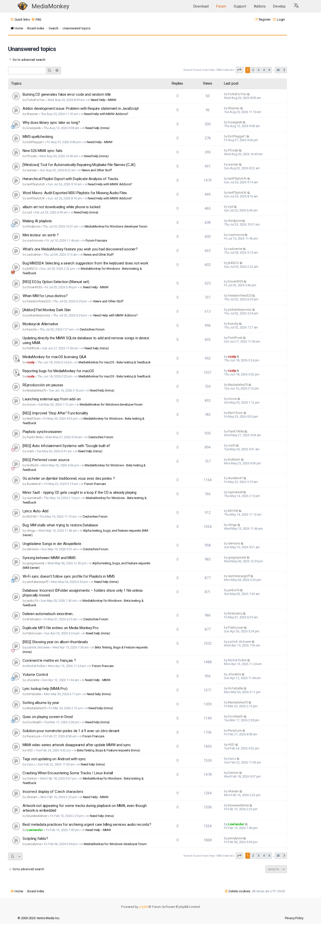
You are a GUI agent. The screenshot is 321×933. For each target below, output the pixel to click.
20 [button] (278, 70)
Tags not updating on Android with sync (54, 759)
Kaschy (32, 329)
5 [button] (269, 70)
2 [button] (253, 70)
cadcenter (34, 254)
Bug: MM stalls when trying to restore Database (60, 525)
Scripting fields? (35, 838)
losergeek (34, 128)
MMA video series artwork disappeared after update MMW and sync (77, 745)
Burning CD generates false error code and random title (67, 94)
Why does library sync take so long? (51, 122)
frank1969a (34, 437)
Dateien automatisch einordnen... (49, 614)
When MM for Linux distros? (45, 296)
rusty (30, 362)
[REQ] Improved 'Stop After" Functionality (55, 413)
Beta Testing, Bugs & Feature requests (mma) (108, 750)
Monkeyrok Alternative (40, 324)
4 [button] (264, 70)
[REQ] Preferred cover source (46, 460)
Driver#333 (34, 287)
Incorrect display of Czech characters (53, 791)
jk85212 (32, 268)
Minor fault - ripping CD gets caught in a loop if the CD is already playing (79, 492)
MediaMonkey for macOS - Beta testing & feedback (114, 362)
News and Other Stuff (97, 170)
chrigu (31, 530)
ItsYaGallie (34, 694)
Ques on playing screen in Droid (48, 717)
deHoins (33, 549)
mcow (31, 404)
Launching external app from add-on (52, 399)
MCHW (31, 516)
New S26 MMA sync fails (42, 150)
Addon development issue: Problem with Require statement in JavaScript (81, 108)
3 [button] (258, 70)
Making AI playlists (37, 221)
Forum (221, 6)
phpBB (143, 907)
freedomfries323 (38, 301)
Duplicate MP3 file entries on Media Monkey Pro (61, 628)
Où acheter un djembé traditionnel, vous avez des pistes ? (69, 478)
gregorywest (35, 563)
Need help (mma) (97, 128)
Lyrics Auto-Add (35, 511)
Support (240, 6)
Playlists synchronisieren (42, 431)
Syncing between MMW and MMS (49, 558)
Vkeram (32, 797)
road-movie (35, 240)
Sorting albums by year (41, 702)
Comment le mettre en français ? (49, 660)
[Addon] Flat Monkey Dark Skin (47, 310)
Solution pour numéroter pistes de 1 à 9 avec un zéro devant (71, 731)
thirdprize (33, 226)
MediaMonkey (50, 6)
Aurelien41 (34, 484)
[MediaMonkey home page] (23, 6)
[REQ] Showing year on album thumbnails (55, 642)
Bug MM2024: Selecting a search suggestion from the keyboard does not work (85, 263)
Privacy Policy (294, 918)
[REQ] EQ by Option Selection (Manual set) (56, 282)
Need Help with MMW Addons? (106, 114)
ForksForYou (36, 100)
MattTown (33, 418)
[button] (296, 6)
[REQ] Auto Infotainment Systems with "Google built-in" (66, 446)
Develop (279, 6)
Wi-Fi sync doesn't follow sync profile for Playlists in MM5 (69, 576)
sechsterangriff (37, 582)
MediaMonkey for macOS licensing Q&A (54, 357)
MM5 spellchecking (38, 136)
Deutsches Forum (92, 329)
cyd (29, 212)
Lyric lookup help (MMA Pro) (45, 688)
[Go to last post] (248, 94)
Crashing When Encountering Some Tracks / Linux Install (68, 773)
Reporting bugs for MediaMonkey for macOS (58, 371)
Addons (260, 6)
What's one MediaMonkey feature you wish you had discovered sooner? (80, 249)
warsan (32, 170)
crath (30, 451)
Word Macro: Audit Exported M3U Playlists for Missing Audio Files (75, 193)
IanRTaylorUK (36, 184)
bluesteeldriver (37, 816)
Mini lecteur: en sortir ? (41, 235)
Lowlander (35, 830)
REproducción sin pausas (43, 385)
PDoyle (31, 156)
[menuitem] (36, 19)
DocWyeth (34, 722)
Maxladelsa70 (36, 390)
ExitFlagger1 (35, 142)
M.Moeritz (34, 619)
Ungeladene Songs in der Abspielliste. (52, 543)
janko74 (32, 600)
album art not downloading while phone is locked (61, 207)
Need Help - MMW (103, 100)
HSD (30, 750)
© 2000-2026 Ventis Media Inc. (39, 918)
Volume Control (35, 674)
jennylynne (34, 844)
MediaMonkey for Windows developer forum (116, 226)
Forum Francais (96, 240)
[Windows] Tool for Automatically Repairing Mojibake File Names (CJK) (79, 164)
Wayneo (32, 114)
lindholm (33, 465)
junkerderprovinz (38, 315)
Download (201, 6)
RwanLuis (33, 736)
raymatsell (34, 498)
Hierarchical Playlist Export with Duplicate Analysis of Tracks (70, 179)
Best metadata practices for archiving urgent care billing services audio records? (87, 824)
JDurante (33, 680)
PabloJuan (34, 633)
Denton (32, 778)
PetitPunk (33, 348)
